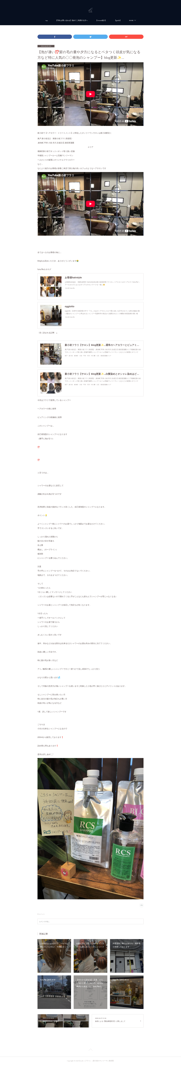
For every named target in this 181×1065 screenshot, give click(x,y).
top (46, 20)
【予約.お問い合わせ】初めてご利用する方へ (72, 20)
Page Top (90, 1050)
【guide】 (117, 20)
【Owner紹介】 (101, 20)
